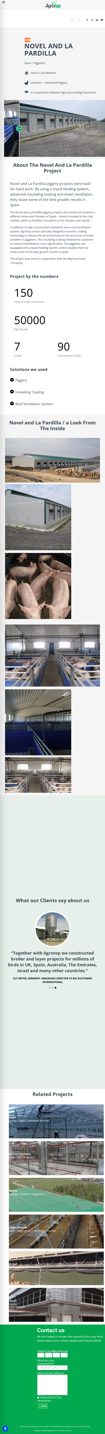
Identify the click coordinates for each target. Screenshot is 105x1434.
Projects (28, 1426)
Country (48, 1351)
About (22, 1426)
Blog (59, 1426)
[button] (49, 990)
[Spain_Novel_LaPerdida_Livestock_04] (52, 626)
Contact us (76, 1426)
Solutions (35, 1426)
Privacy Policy (85, 1426)
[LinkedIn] (97, 20)
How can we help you (51, 1373)
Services (42, 1426)
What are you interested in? (45, 1362)
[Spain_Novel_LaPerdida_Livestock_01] (52, 439)
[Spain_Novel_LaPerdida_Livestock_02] (38, 485)
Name (40, 1351)
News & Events (51, 1426)
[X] (92, 20)
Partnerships (66, 1426)
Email (64, 1351)
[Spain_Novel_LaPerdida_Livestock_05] (38, 690)
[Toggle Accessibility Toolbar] (5, 1428)
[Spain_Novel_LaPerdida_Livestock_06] (38, 758)
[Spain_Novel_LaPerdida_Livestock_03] (38, 554)
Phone (56, 1351)
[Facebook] (87, 20)
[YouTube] (102, 20)
